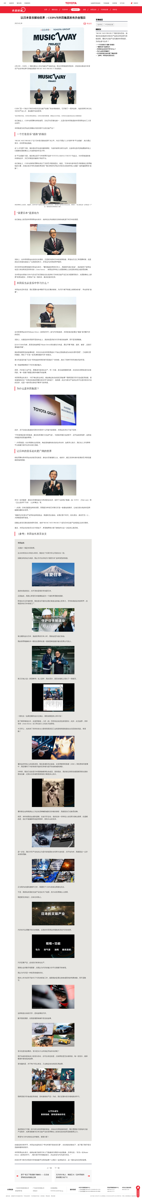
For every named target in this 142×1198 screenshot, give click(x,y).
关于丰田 (122, 3)
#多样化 (99, 24)
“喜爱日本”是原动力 (103, 47)
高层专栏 (65, 9)
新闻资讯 (75, 9)
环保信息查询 (27, 1196)
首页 (5, 3)
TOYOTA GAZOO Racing (57, 1190)
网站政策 (48, 1196)
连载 (84, 9)
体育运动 (93, 9)
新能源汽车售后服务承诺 (17, 1196)
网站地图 (53, 1196)
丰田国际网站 (54, 1188)
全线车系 (11, 3)
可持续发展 (106, 3)
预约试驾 (19, 3)
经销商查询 (27, 3)
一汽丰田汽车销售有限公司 (22, 1188)
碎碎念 (115, 9)
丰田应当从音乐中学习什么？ (106, 49)
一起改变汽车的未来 (95, 3)
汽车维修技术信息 (35, 1196)
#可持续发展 (109, 24)
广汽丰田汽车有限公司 (38, 1188)
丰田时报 (114, 3)
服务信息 (8, 1196)
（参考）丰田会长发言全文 (105, 55)
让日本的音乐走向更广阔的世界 (107, 53)
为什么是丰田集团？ (103, 51)
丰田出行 (35, 1190)
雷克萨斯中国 (18, 1190)
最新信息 (55, 9)
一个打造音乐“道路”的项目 (105, 45)
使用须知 (42, 1196)
